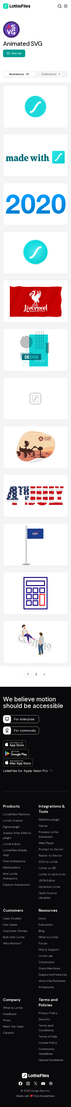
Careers (8, 1033)
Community (47, 962)
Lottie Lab (46, 956)
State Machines (49, 968)
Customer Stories (15, 931)
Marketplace (11, 867)
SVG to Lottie (48, 862)
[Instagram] (28, 1083)
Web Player (46, 843)
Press (7, 1020)
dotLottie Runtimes (52, 981)
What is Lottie (48, 937)
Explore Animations (16, 885)
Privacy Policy (48, 1013)
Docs (42, 918)
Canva (43, 826)
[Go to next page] (44, 674)
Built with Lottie (14, 937)
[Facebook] (20, 1083)
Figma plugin (11, 827)
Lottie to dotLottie (52, 874)
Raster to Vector (50, 856)
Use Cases (10, 925)
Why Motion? (12, 943)
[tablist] (35, 74)
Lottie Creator (13, 820)
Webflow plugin (49, 820)
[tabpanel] (35, 374)
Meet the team (13, 1026)
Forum (43, 943)
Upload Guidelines (51, 1060)
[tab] (20, 74)
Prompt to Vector (51, 849)
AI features (46, 987)
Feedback (10, 1014)
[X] (35, 1083)
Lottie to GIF (47, 868)
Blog (41, 931)
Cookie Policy (48, 1043)
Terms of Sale (48, 1036)
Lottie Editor (12, 844)
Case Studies (12, 918)
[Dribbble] (50, 1083)
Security (44, 1019)
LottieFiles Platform (16, 814)
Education (46, 925)
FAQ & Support (49, 950)
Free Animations (14, 861)
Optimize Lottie (49, 887)
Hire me (16, 53)
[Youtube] (43, 1083)
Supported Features (53, 975)
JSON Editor (47, 880)
